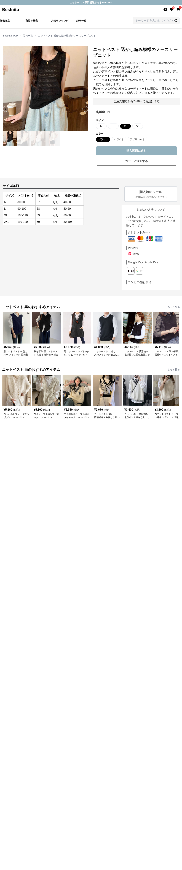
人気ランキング (59, 20)
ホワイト (119, 139)
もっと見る (173, 306)
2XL (137, 126)
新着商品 (5, 20)
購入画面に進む (136, 150)
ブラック (103, 139)
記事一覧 (81, 20)
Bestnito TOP (10, 35)
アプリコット (137, 139)
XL (125, 126)
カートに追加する (136, 161)
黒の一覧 (28, 35)
